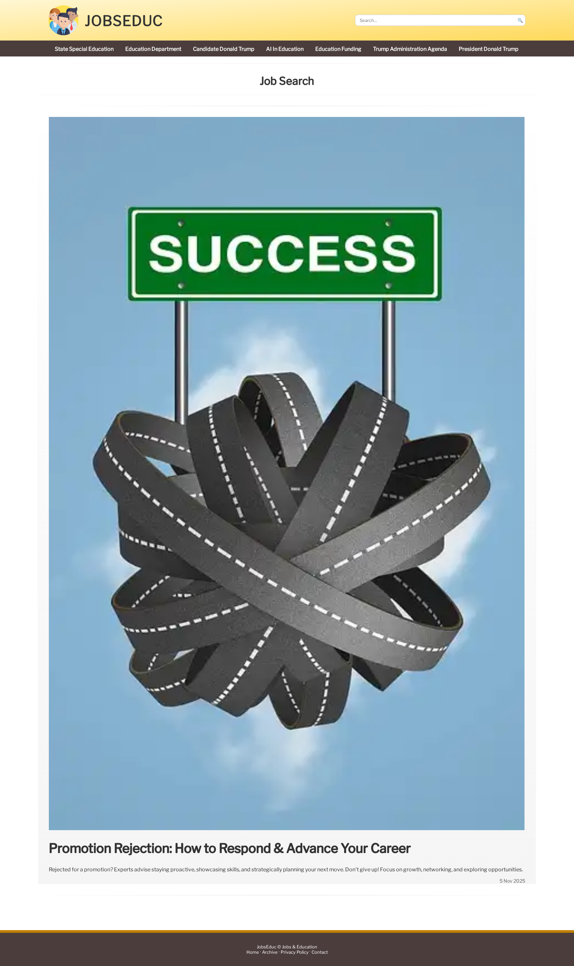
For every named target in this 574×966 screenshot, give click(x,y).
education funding (338, 49)
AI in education (285, 49)
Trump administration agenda (410, 49)
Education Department (153, 49)
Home (252, 952)
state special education (84, 49)
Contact (320, 952)
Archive (270, 952)
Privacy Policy (295, 952)
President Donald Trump (489, 49)
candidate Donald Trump (223, 49)
